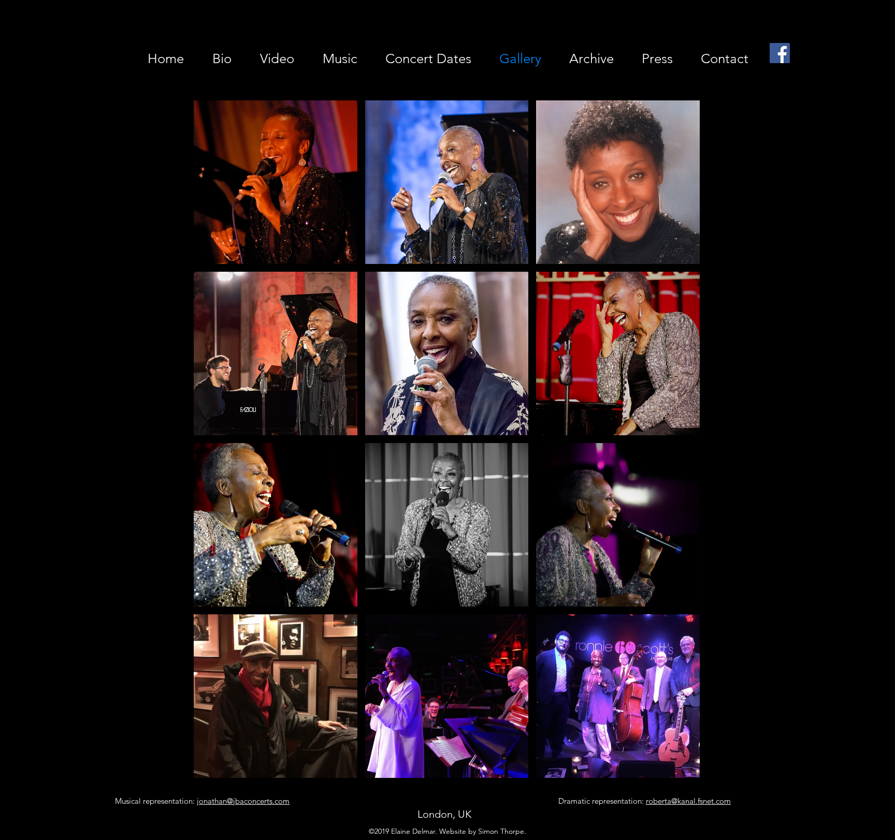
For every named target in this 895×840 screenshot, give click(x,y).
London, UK (444, 814)
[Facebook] (780, 53)
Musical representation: (202, 801)
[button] (275, 182)
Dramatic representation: (644, 801)
